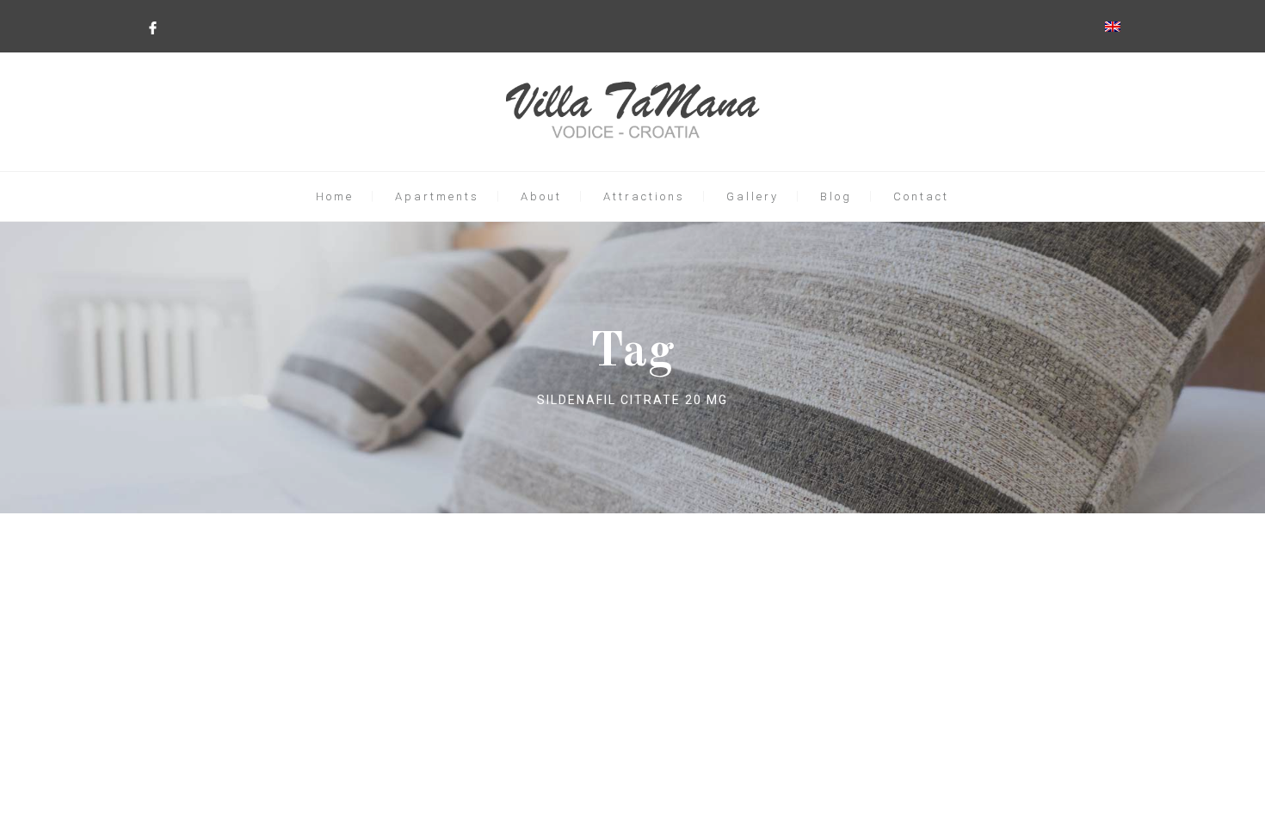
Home (335, 196)
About (541, 196)
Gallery (752, 196)
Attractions (644, 196)
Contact (921, 196)
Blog (836, 196)
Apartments (437, 196)
